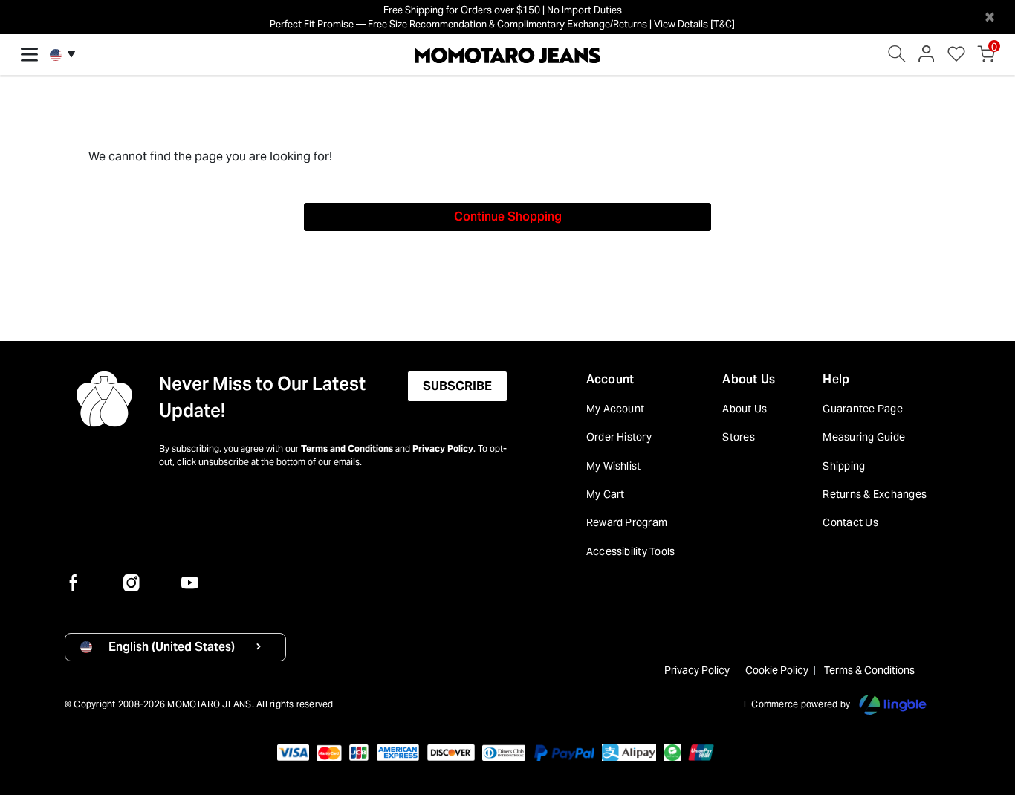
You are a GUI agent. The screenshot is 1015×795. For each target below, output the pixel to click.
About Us (748, 379)
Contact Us (850, 522)
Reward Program (626, 522)
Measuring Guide (864, 437)
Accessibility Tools (630, 551)
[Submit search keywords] (897, 57)
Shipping (844, 466)
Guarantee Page (862, 408)
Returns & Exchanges (875, 494)
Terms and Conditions (347, 448)
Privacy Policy (442, 448)
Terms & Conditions (869, 670)
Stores (738, 437)
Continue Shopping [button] (508, 216)
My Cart (605, 494)
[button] (926, 57)
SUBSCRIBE (457, 386)
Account (610, 379)
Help (836, 379)
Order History (619, 437)
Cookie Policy (776, 670)
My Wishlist (613, 466)
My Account (615, 408)
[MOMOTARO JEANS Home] (507, 54)
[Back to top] (981, 706)
